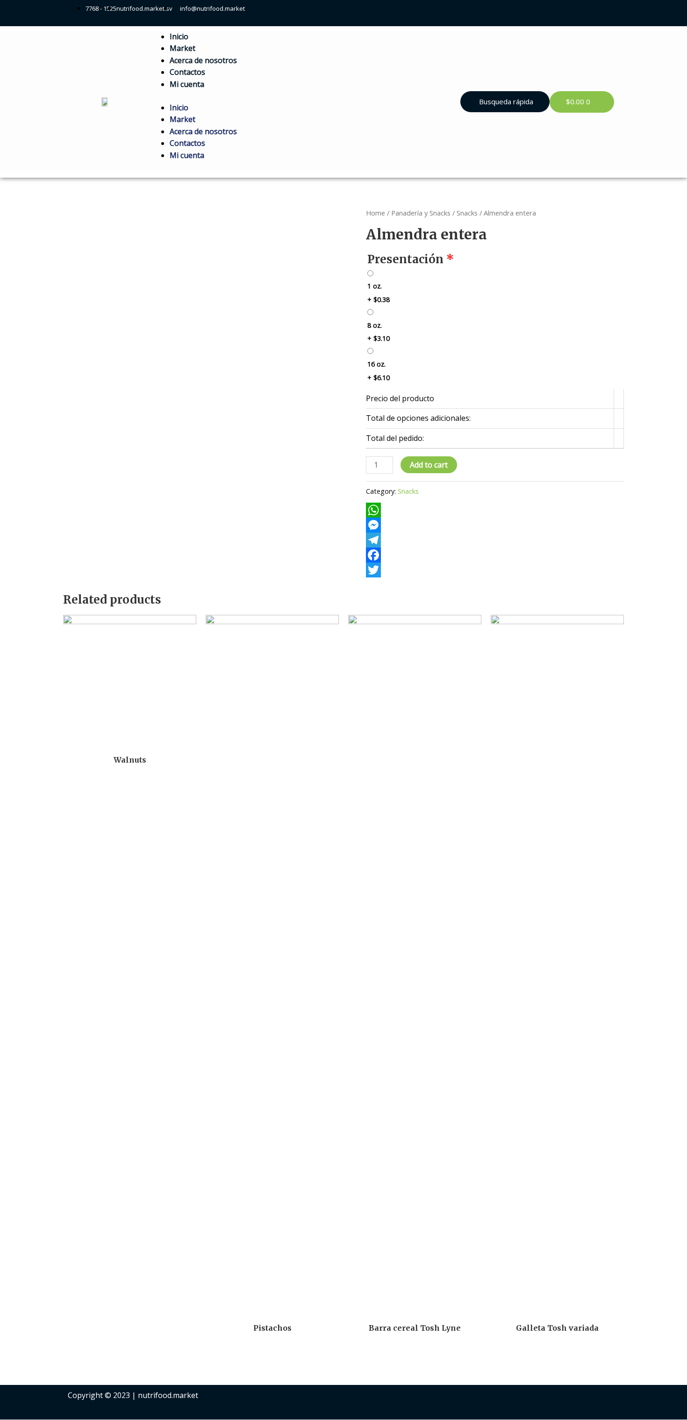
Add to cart (429, 465)
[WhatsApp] (495, 510)
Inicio (179, 36)
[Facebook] (495, 555)
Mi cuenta (187, 84)
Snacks (467, 212)
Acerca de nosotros (203, 60)
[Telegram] (495, 540)
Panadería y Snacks (421, 212)
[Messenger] (495, 525)
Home (375, 212)
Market (182, 48)
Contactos (187, 72)
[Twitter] (495, 569)
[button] (505, 101)
